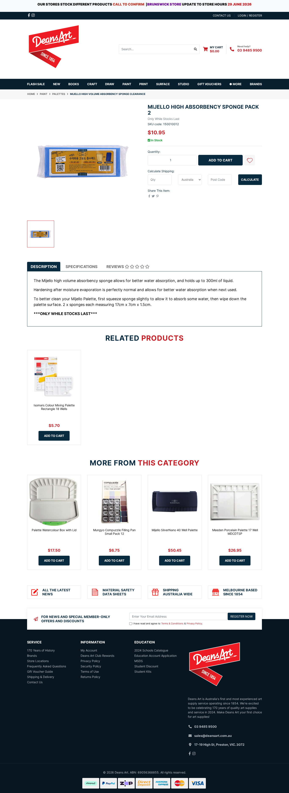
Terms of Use (90, 671)
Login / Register (250, 15)
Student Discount (146, 666)
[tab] (43, 266)
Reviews (115, 266)
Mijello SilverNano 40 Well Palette (175, 530)
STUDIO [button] (183, 84)
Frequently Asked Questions (46, 666)
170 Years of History (41, 650)
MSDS (138, 661)
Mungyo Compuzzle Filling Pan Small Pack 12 (114, 531)
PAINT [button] (126, 84)
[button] (249, 160)
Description (44, 266)
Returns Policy (90, 677)
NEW (56, 84)
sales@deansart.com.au (213, 736)
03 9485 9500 (249, 50)
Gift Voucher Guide (40, 671)
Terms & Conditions (172, 623)
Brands (32, 655)
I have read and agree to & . (168, 623)
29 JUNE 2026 (240, 4)
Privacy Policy (194, 623)
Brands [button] (256, 84)
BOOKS (73, 84)
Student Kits (142, 671)
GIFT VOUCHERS (209, 84)
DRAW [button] (109, 84)
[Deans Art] (53, 48)
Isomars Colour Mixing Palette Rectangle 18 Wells (54, 407)
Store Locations (38, 661)
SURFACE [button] (163, 84)
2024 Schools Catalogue (151, 650)
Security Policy (91, 666)
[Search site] (195, 49)
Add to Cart (221, 160)
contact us (222, 15)
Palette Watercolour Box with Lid (54, 530)
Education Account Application (155, 655)
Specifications (82, 266)
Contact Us (35, 682)
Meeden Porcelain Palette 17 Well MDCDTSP (235, 531)
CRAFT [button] (92, 84)
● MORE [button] (235, 84)
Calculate (250, 179)
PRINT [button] (143, 84)
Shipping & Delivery (40, 677)
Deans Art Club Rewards (97, 655)
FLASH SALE (36, 84)
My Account (89, 650)
